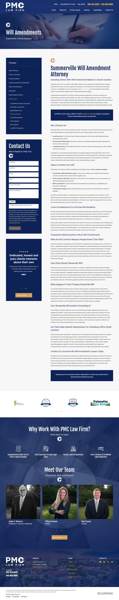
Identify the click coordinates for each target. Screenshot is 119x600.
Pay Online (81, 4)
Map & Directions (38, 567)
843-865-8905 (107, 4)
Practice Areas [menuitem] (75, 10)
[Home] (15, 6)
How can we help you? (15, 190)
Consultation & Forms (67, 4)
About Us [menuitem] (63, 10)
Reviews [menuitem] (87, 10)
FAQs (56, 4)
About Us (71, 566)
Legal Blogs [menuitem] (97, 10)
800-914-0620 (93, 4)
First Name (12, 162)
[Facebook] (100, 562)
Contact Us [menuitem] (109, 10)
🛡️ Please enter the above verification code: (21, 205)
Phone (11, 173)
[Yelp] (108, 562)
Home (70, 562)
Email (11, 179)
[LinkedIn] (104, 562)
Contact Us (71, 577)
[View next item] (25, 288)
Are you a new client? (15, 184)
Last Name (12, 168)
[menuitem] (24, 71)
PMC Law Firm (84, 89)
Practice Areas (72, 569)
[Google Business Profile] (112, 562)
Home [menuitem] (54, 10)
